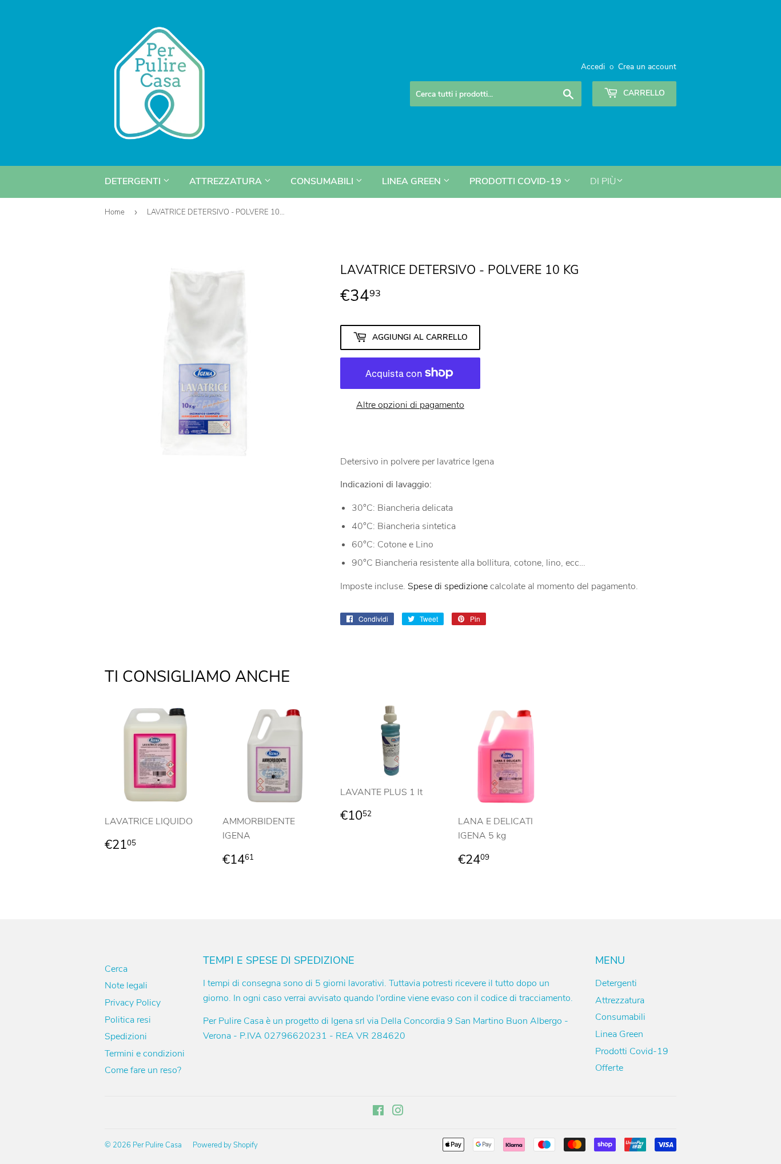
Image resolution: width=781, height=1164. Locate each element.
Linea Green (412, 181)
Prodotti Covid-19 (516, 181)
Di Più (603, 181)
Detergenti (134, 181)
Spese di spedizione (448, 586)
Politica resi (128, 1020)
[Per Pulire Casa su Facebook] (378, 1112)
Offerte (609, 1068)
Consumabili (323, 181)
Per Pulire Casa (157, 1145)
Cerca (116, 969)
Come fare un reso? (143, 1070)
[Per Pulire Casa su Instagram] (398, 1112)
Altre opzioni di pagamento (410, 405)
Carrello (643, 93)
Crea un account (647, 66)
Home (115, 212)
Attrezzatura (226, 181)
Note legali (126, 985)
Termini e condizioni (145, 1053)
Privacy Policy (133, 1002)
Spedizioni (126, 1036)
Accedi (593, 66)
